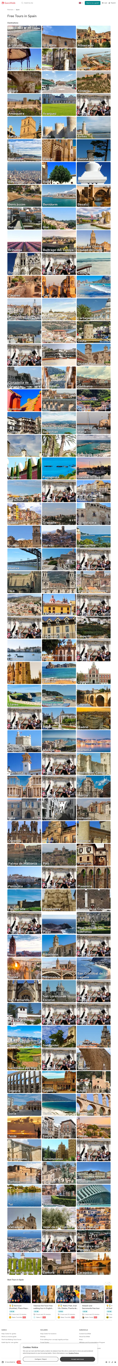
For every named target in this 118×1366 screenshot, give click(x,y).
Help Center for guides (8, 1334)
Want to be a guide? (92, 3)
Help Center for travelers (48, 1334)
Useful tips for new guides (9, 1342)
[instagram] (109, 1362)
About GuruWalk (84, 1337)
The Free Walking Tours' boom (11, 1339)
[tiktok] (112, 1362)
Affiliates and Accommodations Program (92, 1342)
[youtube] (115, 1362)
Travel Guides (44, 1342)
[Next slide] (109, 1282)
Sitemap (42, 1337)
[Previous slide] (105, 1282)
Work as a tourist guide (8, 1337)
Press (81, 1339)
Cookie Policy (74, 1353)
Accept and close (77, 1359)
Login (105, 3)
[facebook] (106, 1362)
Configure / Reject (41, 1359)
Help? (20, 1362)
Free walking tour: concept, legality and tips (54, 1339)
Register (113, 3)
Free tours (10, 10)
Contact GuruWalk (85, 1334)
